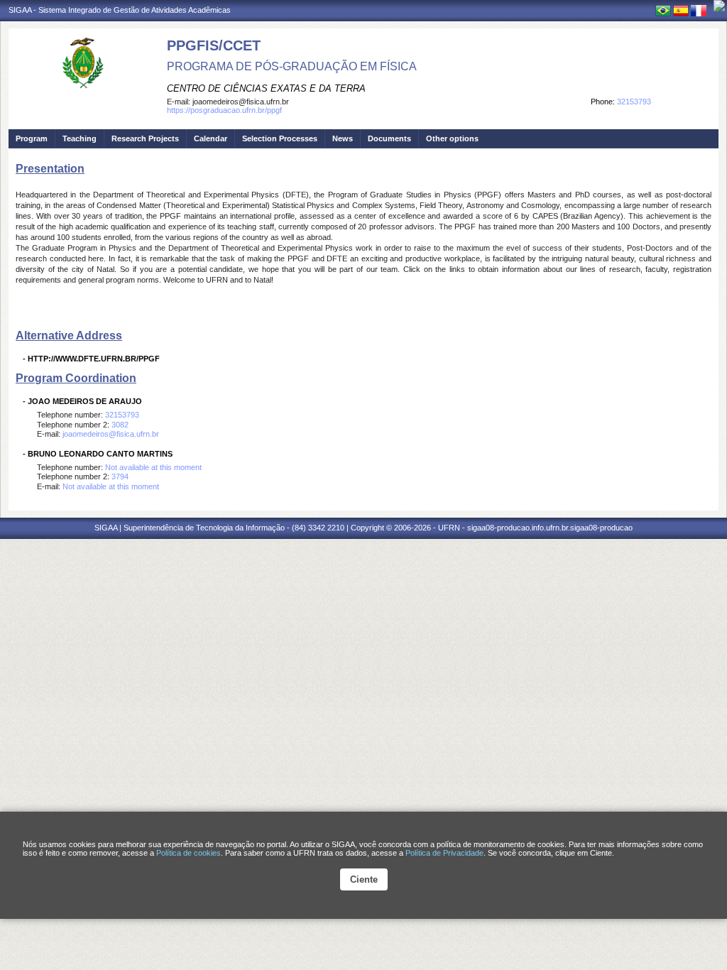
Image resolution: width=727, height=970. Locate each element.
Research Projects (145, 138)
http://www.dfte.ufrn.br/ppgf (94, 358)
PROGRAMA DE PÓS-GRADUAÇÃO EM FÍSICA (292, 66)
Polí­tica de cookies (188, 853)
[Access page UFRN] (719, 5)
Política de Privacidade (444, 853)
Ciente (364, 879)
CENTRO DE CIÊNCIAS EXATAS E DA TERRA (266, 88)
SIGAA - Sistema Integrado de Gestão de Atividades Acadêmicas (120, 10)
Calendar (210, 138)
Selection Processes (279, 138)
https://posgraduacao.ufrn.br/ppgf (224, 110)
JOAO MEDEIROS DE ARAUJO (85, 401)
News (342, 138)
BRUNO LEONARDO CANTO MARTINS (100, 453)
